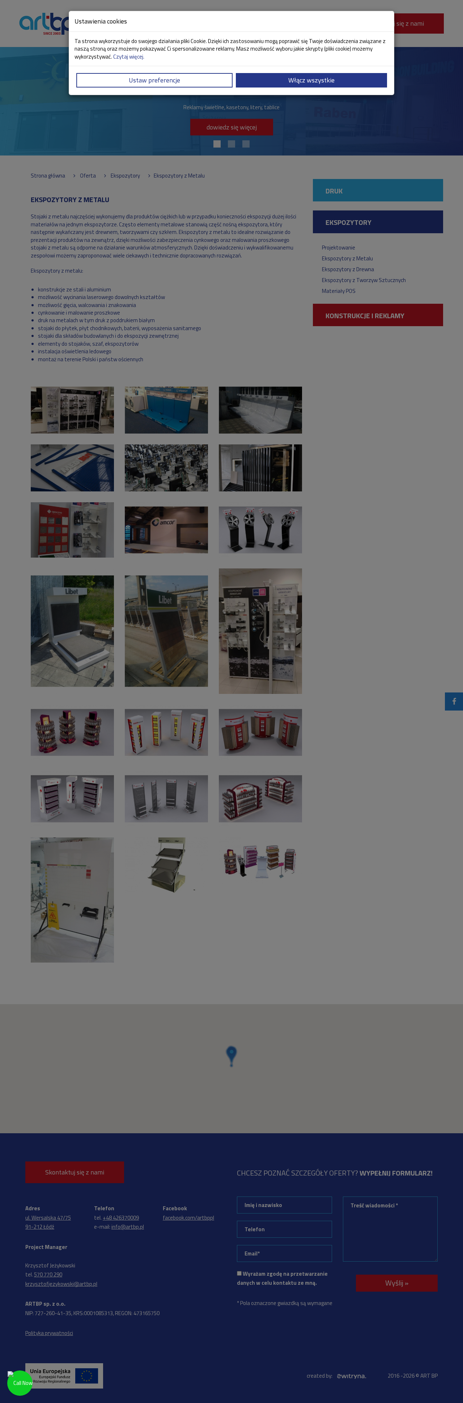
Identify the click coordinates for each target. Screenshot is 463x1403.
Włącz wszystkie (311, 80)
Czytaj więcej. (128, 56)
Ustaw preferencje (154, 80)
